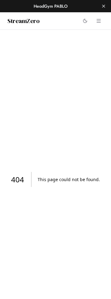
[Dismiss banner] (104, 6)
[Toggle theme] (85, 21)
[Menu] (99, 21)
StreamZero (23, 21)
